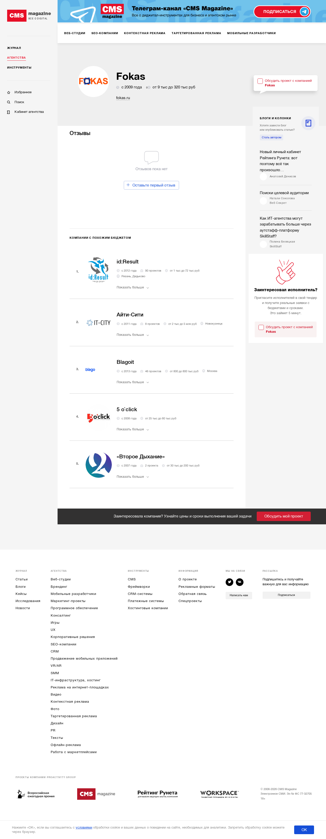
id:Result (128, 262)
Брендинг (59, 587)
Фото (55, 709)
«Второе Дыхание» (141, 457)
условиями (84, 827)
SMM (55, 673)
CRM (55, 651)
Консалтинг (61, 615)
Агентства (16, 57)
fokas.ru (123, 98)
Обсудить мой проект (283, 516)
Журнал (14, 48)
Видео (56, 694)
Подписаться (286, 595)
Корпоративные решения (73, 637)
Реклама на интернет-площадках (80, 687)
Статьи (22, 579)
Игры (55, 622)
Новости (23, 608)
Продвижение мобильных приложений (84, 658)
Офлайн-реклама (66, 745)
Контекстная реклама (70, 701)
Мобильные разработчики (73, 594)
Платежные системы (146, 601)
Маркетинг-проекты (68, 601)
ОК (304, 830)
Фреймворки (139, 587)
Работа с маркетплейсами (74, 752)
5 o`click (127, 409)
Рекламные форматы (197, 587)
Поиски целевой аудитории (284, 193)
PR (53, 730)
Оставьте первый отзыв (153, 185)
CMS (132, 579)
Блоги (21, 587)
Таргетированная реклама (74, 716)
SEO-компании (63, 644)
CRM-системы (140, 594)
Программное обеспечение (74, 608)
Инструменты (19, 67)
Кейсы (21, 594)
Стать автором (271, 137)
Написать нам (239, 595)
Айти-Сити (130, 315)
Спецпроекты (190, 601)
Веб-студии (61, 579)
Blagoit (125, 362)
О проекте (188, 579)
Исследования (28, 601)
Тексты (57, 738)
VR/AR (56, 666)
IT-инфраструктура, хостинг (75, 680)
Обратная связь (193, 594)
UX (53, 630)
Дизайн (57, 723)
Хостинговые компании (148, 608)
